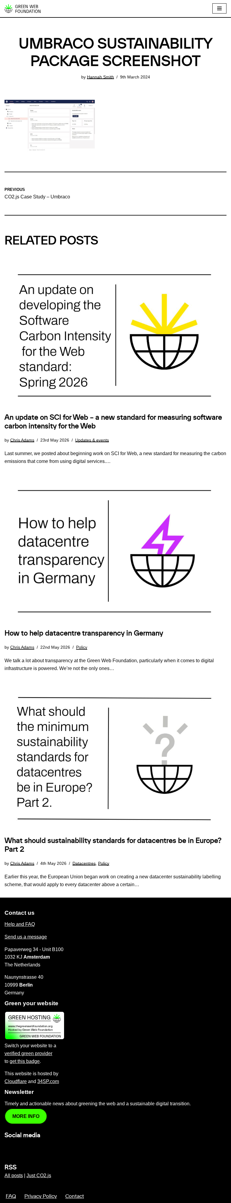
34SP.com (48, 1081)
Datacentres (84, 863)
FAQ (11, 1196)
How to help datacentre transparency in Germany (84, 633)
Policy (81, 647)
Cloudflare (16, 1081)
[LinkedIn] (8, 1148)
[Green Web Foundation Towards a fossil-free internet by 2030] (23, 8)
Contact (74, 1196)
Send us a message (26, 936)
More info (25, 1116)
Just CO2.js (38, 1175)
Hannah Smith (100, 77)
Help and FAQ (20, 924)
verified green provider (28, 1053)
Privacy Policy (40, 1196)
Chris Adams (22, 440)
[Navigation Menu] (219, 8)
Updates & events (92, 440)
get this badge (25, 1061)
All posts (14, 1175)
